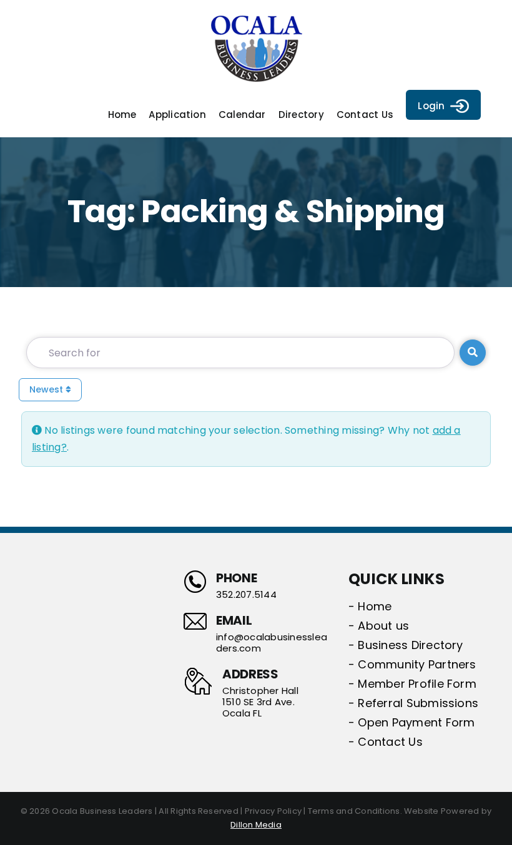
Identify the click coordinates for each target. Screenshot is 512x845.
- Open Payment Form (411, 722)
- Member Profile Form (412, 683)
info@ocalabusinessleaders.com (271, 643)
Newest (47, 389)
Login (431, 105)
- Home (369, 606)
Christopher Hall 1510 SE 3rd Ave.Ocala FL (260, 702)
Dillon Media (256, 825)
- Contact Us (385, 742)
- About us (378, 625)
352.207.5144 (246, 594)
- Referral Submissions (413, 703)
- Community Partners (412, 664)
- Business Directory (405, 645)
